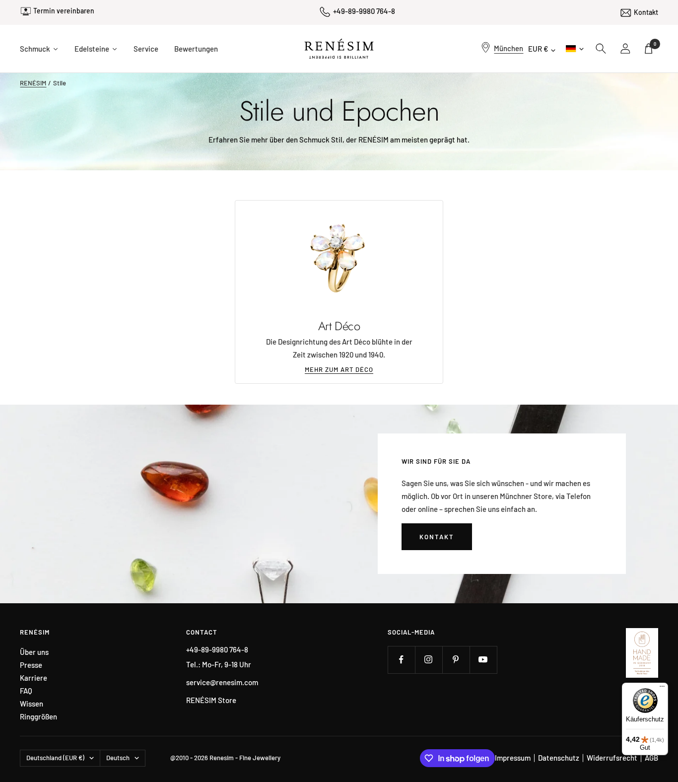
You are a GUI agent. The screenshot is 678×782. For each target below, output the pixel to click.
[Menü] (662, 689)
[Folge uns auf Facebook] (401, 659)
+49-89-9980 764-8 (364, 10)
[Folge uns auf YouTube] (483, 659)
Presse (31, 665)
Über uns (34, 652)
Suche (601, 48)
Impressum (513, 757)
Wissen (31, 704)
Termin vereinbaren (63, 10)
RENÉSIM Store (211, 700)
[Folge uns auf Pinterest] (456, 659)
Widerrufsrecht (612, 757)
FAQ (26, 691)
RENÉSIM (33, 83)
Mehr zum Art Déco (339, 369)
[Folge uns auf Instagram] (428, 659)
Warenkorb (655, 44)
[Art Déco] (339, 257)
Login (625, 48)
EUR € (538, 48)
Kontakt (646, 12)
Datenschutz (558, 757)
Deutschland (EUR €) (55, 758)
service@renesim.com (222, 682)
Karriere (33, 678)
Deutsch (574, 48)
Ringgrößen (38, 716)
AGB (651, 757)
